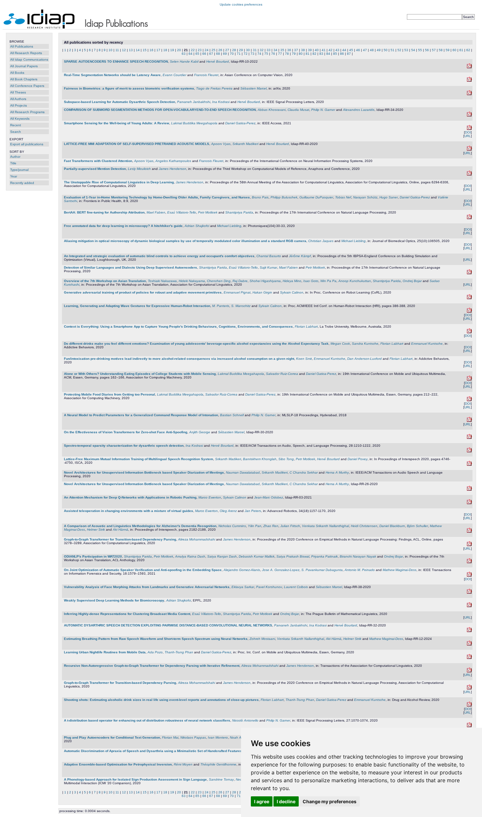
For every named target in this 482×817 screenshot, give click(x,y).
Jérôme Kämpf (300, 256)
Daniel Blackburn (392, 526)
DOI (468, 132)
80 (301, 53)
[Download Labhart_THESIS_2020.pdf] (469, 332)
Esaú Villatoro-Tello (181, 212)
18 (165, 50)
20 (179, 50)
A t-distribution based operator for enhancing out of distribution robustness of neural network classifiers (147, 720)
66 (204, 53)
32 (262, 50)
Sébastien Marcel (253, 88)
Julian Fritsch (290, 526)
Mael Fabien (156, 212)
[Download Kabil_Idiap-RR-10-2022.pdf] (469, 67)
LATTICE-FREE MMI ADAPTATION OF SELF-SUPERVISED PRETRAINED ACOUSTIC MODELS (136, 144)
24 (207, 50)
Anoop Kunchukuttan (354, 281)
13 (131, 50)
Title (13, 163)
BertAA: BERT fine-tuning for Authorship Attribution (104, 212)
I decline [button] (286, 801)
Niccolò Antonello (245, 720)
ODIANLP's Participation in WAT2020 (93, 556)
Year (13, 176)
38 (303, 50)
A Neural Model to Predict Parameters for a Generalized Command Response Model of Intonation (141, 415)
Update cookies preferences (241, 4)
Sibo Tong (286, 459)
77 (280, 53)
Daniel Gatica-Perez (240, 123)
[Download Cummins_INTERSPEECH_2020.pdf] (469, 531)
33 (269, 50)
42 (330, 50)
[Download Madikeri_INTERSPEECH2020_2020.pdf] (469, 464)
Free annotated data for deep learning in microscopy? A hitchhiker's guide (123, 226)
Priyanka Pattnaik (324, 556)
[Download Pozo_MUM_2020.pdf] (469, 658)
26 (220, 50)
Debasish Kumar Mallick (256, 556)
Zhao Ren (270, 526)
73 (252, 53)
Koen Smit (304, 358)
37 (296, 50)
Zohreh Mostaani (262, 639)
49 (379, 50)
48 (372, 50)
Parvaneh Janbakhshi (193, 102)
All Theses (18, 92)
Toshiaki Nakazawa (162, 281)
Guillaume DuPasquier (316, 197)
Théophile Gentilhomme (218, 764)
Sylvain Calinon (291, 292)
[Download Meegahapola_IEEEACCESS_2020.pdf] (469, 129)
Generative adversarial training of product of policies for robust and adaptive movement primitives (143, 292)
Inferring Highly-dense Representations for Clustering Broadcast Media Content (127, 614)
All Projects (18, 105)
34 (275, 50)
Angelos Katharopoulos (173, 161)
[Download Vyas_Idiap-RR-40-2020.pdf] (469, 149)
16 (151, 50)
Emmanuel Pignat (237, 292)
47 (365, 50)
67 (211, 53)
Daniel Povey (358, 459)
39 (310, 50)
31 (255, 50)
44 (344, 50)
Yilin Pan (254, 526)
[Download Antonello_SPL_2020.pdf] (469, 726)
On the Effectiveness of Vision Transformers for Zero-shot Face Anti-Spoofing (125, 432)
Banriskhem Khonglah (259, 459)
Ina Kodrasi (221, 102)
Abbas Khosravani (272, 110)
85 (335, 53)
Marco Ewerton (209, 497)
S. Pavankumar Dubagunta (322, 570)
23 (200, 50)
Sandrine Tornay (221, 779)
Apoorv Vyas (221, 144)
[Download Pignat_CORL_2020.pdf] (469, 298)
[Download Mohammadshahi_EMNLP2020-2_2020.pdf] (469, 545)
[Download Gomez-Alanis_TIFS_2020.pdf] (469, 575)
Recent (15, 125)
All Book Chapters (23, 79)
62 (468, 50)
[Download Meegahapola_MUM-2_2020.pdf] (469, 379)
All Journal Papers (24, 66)
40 (317, 50)
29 (241, 50)
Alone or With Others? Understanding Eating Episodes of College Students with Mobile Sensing (140, 374)
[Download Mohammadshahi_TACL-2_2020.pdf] (469, 671)
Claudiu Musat (298, 110)
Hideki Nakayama (192, 281)
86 (342, 53)
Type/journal (19, 170)
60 (454, 50)
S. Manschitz (241, 306)
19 (172, 50)
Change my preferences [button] (329, 801)
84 (328, 53)
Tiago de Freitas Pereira (214, 88)
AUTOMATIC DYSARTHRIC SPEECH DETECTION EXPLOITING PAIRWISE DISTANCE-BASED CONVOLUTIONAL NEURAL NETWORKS (168, 625)
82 (314, 53)
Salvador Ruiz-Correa (282, 374)
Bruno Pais (260, 197)
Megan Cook (340, 343)
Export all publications (26, 144)
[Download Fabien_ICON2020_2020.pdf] (469, 218)
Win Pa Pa (328, 281)
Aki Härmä (120, 529)
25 (213, 50)
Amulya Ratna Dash (190, 556)
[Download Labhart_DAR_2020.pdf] (469, 705)
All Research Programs (27, 112)
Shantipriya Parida (239, 212)
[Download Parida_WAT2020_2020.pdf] (469, 562)
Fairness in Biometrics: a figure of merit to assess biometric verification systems (129, 88)
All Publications (21, 46)
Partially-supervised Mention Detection (95, 169)
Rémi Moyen (183, 764)
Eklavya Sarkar (242, 587)
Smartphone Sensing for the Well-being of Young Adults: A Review (116, 123)
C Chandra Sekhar (304, 472)
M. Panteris (220, 306)
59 (448, 50)
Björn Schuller (417, 526)
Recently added (22, 183)
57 (434, 50)
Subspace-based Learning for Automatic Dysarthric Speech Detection (119, 102)
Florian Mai (170, 737)
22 (193, 50)
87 (349, 53)
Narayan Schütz (365, 197)
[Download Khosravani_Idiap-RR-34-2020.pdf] (469, 115)
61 (461, 50)
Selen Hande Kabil (184, 61)
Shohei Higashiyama (265, 281)
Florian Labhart (306, 326)
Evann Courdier (174, 75)
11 (117, 50)
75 (266, 53)
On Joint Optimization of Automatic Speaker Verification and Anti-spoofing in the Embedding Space (143, 570)
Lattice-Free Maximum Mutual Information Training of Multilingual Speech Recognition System (138, 459)
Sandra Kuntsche (365, 343)
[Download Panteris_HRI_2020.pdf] (469, 311)
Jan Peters (253, 511)
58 (441, 50)
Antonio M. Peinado (360, 570)
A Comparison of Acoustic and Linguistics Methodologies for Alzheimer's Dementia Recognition (140, 526)
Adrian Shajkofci (197, 226)
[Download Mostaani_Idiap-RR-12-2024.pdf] (469, 644)
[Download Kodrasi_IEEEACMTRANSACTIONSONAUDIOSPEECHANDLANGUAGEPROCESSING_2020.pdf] (469, 451)
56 (427, 50)
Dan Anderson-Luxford (364, 358)
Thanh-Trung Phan (179, 652)
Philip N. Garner (323, 110)
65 (197, 53)
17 (158, 50)
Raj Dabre (240, 281)
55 (420, 50)
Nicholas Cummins (232, 526)
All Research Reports (26, 53)
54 (413, 50)
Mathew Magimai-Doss (399, 570)
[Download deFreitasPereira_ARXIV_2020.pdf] (469, 94)
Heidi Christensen (364, 526)
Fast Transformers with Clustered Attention (98, 161)
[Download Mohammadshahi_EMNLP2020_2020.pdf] (469, 688)
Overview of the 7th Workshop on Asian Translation (105, 281)
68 (218, 53)
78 (287, 53)
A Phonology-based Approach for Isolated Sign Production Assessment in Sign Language (135, 779)
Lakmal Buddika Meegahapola (194, 123)
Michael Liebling (229, 226)
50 (386, 50)
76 (273, 53)
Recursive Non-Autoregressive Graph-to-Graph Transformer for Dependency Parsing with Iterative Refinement (151, 665)
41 (324, 50)
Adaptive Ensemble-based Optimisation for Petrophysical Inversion (118, 764)
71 (239, 53)
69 (225, 53)
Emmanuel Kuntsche (427, 343)
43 (337, 50)
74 (259, 53)
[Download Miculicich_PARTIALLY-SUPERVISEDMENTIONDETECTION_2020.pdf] (469, 174)
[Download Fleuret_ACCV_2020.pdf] (469, 80)
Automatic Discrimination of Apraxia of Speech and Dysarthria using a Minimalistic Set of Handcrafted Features (153, 751)
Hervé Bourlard (217, 61)
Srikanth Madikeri (245, 144)
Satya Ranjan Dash (222, 556)
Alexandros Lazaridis (358, 110)
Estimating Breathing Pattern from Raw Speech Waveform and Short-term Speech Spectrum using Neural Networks (156, 639)
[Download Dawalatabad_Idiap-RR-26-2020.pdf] (469, 489)
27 (227, 50)
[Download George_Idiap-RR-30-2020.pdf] (469, 437)
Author (15, 156)
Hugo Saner (388, 197)
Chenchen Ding (219, 281)
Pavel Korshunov (269, 587)
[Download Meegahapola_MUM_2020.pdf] (469, 400)
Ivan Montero (218, 737)
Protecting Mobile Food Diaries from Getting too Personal (109, 394)
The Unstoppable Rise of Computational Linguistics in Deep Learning (119, 182)
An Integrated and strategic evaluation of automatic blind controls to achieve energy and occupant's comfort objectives (159, 256)
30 (248, 50)
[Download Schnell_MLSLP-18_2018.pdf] (469, 420)
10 (110, 50)
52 (399, 50)
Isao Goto (310, 281)
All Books (17, 72)
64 (190, 53)
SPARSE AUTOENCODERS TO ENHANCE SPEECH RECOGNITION (116, 61)
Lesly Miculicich (139, 169)
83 (321, 53)
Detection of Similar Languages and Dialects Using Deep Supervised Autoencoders (130, 267)
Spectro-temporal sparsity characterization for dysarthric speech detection (124, 445)
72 (246, 53)
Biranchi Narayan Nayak (358, 556)
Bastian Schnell (232, 415)
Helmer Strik (96, 529)
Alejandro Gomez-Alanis (242, 570)
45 (351, 50)
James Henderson (172, 169)
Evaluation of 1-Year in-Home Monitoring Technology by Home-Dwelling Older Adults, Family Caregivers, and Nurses (157, 197)
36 (289, 50)
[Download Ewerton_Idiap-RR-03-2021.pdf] (469, 503)
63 (184, 53)
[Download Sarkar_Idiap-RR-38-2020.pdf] (469, 592)
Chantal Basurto (268, 256)
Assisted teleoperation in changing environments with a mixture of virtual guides (128, 511)
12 (124, 50)
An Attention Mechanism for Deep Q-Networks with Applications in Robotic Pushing (130, 497)
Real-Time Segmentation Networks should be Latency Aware (112, 75)
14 (138, 50)
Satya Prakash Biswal (292, 556)
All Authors (18, 99)
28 (234, 50)
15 (145, 50)
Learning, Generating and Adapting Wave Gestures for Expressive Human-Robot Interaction (137, 306)
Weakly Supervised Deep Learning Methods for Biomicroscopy (114, 600)
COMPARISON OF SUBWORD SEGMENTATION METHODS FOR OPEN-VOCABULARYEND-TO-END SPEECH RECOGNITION (160, 110)
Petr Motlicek (207, 212)
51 (392, 50)
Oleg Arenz (228, 511)
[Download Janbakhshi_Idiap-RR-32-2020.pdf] (469, 631)
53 (406, 50)
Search (15, 131)
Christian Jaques (320, 241)
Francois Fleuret (206, 75)
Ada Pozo (155, 652)
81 (308, 53)
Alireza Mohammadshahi (196, 539)
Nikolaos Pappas (193, 737)
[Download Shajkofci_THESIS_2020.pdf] (469, 606)
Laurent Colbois (296, 587)
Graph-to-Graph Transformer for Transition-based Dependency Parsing (120, 539)
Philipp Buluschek (284, 197)
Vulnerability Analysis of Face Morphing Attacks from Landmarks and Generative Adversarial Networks (147, 587)
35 (282, 50)
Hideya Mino (292, 281)
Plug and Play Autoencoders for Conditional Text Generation (112, 737)
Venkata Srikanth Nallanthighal (325, 526)
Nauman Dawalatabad (243, 472)
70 (232, 53)
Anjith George (199, 432)
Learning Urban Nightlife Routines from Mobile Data (105, 652)
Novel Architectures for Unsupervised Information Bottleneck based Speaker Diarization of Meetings (144, 472)
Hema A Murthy (337, 472)
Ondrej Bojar (412, 281)
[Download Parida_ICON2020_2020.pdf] (469, 273)
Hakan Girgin (262, 292)
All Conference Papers (27, 86)
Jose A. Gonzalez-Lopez (280, 570)
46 (358, 50)
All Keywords (20, 118)
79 (294, 53)
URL (467, 136)
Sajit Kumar (268, 267)
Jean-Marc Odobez (268, 497)
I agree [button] (261, 801)
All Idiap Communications (29, 59)
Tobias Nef (343, 197)
